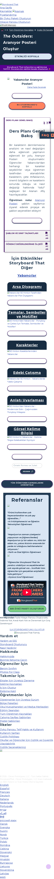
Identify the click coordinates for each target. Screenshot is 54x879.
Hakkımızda (7, 656)
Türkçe (4, 838)
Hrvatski (5, 859)
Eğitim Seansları (9, 710)
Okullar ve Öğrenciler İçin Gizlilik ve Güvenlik (26, 740)
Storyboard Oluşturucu (13, 644)
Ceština (4, 848)
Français (5, 792)
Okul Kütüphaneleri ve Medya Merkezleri (24, 706)
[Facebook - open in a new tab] (1, 760)
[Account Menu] (8, 25)
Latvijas (4, 873)
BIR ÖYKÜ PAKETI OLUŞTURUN (27, 609)
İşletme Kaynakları (11, 684)
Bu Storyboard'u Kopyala (27, 106)
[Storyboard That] (9, 4)
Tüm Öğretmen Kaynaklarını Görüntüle (27, 484)
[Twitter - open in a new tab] (1, 768)
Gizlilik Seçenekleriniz (13, 747)
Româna (5, 845)
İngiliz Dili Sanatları (45, 30)
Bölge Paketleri (9, 703)
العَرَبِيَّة (3, 813)
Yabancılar (27, 275)
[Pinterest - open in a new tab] (1, 773)
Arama (26, 471)
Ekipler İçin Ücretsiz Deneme (17, 680)
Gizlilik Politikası (9, 736)
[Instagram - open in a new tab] (1, 764)
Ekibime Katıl (8, 691)
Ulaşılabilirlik (7, 743)
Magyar (4, 855)
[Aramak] (18, 11)
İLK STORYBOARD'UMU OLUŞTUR (27, 629)
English (4, 785)
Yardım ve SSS (8, 640)
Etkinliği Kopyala (27, 56)
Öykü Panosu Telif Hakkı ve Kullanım (22, 729)
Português (6, 806)
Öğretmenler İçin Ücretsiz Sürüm (19, 699)
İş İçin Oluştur (8, 687)
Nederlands (7, 802)
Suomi (4, 831)
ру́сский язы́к (8, 820)
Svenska (5, 827)
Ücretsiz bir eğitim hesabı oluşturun (29, 69)
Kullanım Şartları (10, 733)
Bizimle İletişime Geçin (13, 660)
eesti (3, 877)
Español (4, 788)
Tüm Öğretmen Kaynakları (21, 30)
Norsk (3, 834)
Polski (3, 841)
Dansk (4, 824)
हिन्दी (2, 817)
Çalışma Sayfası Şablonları (15, 717)
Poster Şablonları (10, 721)
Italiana (4, 799)
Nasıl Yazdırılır (8, 648)
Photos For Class (10, 672)
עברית (3, 809)
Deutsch (5, 795)
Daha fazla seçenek (36, 87)
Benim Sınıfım (8, 668)
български (6, 863)
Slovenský (6, 852)
